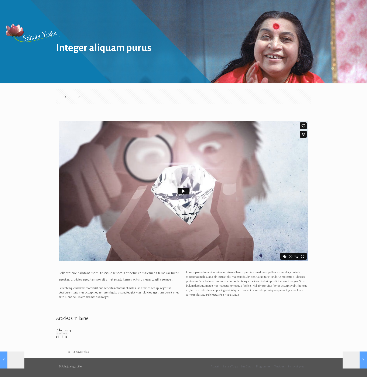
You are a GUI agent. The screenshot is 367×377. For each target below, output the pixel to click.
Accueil (215, 366)
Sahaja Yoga (230, 366)
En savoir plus (296, 366)
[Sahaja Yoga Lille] (32, 33)
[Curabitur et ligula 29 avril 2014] (12, 359)
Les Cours (247, 366)
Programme (263, 366)
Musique (279, 366)
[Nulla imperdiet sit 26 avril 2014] (355, 359)
